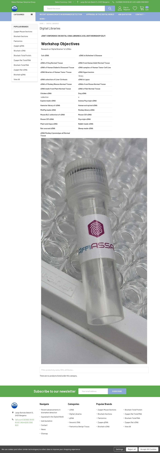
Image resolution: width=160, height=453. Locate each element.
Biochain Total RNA (21, 65)
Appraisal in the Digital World (100, 14)
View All (17, 79)
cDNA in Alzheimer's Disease (90, 55)
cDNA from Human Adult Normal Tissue (94, 63)
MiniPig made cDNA (48, 110)
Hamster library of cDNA (50, 105)
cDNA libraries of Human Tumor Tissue (55, 72)
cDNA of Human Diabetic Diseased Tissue (57, 67)
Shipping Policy (63, 445)
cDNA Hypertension (86, 72)
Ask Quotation (124, 14)
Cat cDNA (45, 55)
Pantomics (18, 41)
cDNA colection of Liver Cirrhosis (53, 79)
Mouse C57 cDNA (47, 119)
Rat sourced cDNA (47, 128)
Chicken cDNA (46, 93)
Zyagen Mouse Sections (23, 31)
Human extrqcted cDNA (87, 105)
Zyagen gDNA (19, 46)
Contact (140, 14)
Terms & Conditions (28, 445)
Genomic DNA (74, 422)
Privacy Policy (131, 445)
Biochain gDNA (20, 74)
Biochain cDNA (20, 50)
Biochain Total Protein (22, 55)
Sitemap (44, 433)
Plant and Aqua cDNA (49, 124)
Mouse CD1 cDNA (85, 115)
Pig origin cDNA (84, 119)
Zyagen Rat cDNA (20, 70)
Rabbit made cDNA (85, 124)
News (42, 19)
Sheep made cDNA (85, 128)
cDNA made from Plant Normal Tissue (55, 89)
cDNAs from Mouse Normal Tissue (92, 84)
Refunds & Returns (97, 445)
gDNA (71, 418)
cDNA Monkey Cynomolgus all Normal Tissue (55, 134)
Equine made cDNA (48, 101)
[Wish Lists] (136, 8)
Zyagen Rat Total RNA (22, 60)
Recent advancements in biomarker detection (61, 14)
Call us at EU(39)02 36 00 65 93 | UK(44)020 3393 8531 (24, 422)
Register (126, 9)
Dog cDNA (82, 93)
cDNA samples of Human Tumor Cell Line (94, 67)
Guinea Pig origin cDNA (87, 101)
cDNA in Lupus (84, 79)
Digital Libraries (75, 414)
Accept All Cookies (148, 449)
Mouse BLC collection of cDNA (52, 115)
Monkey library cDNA (86, 110)
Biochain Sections (21, 36)
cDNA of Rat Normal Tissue (89, 89)
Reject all (132, 449)
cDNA (71, 410)
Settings (119, 449)
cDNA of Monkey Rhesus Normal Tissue (56, 84)
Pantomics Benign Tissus (79, 426)
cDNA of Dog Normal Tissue (51, 63)
